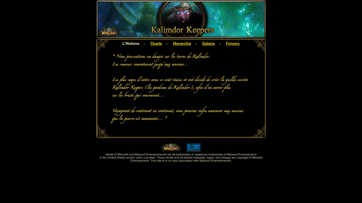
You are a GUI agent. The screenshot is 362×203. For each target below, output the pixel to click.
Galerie (208, 43)
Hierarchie (182, 43)
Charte (156, 43)
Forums (233, 43)
